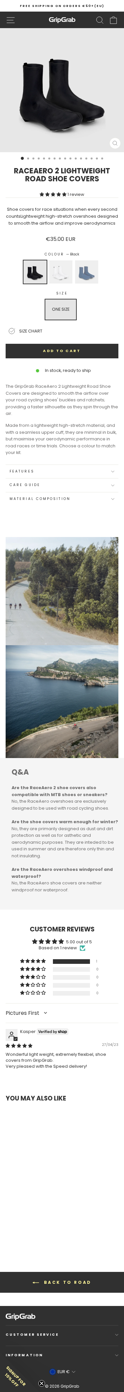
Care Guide (25, 484)
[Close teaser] (41, 1383)
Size (61, 293)
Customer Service (32, 1334)
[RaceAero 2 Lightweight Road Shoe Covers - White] (20, 1229)
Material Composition (40, 498)
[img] (19, 1046)
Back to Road (67, 1282)
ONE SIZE (60, 309)
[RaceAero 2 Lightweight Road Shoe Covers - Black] (15, 1229)
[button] (53, 194)
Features (22, 471)
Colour (62, 254)
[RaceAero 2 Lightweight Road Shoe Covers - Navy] (26, 1229)
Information (24, 1355)
